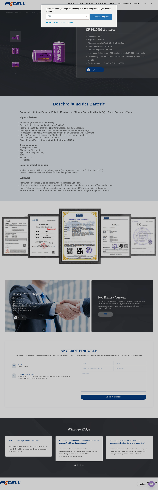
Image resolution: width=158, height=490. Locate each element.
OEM (119, 3)
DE (145, 3)
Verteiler (111, 3)
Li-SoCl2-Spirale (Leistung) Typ (36, 13)
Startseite (70, 3)
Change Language (101, 17)
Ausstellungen (101, 3)
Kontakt (137, 3)
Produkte (80, 3)
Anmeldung (89, 3)
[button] (15, 73)
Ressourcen (127, 3)
